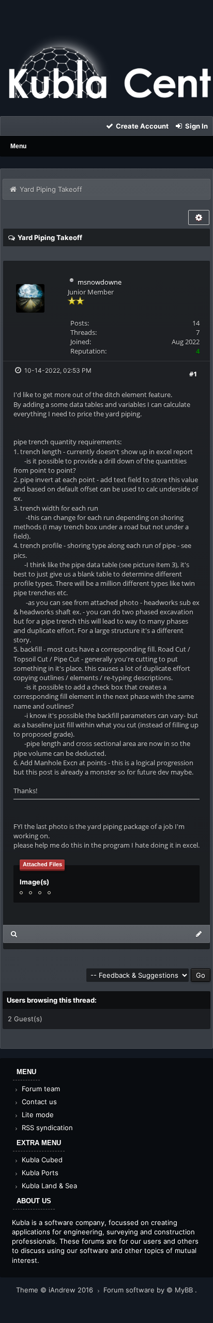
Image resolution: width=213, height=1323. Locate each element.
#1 (193, 373)
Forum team (40, 1089)
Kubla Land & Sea (48, 1185)
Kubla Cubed (41, 1160)
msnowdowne (99, 282)
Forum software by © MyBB (149, 1290)
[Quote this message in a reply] (198, 933)
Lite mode (37, 1114)
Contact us (38, 1101)
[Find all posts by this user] (14, 933)
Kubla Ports (39, 1173)
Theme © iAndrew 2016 (55, 1290)
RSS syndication (46, 1127)
